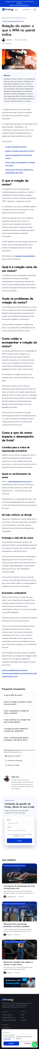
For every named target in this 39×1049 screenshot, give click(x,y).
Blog (3, 18)
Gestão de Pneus (7, 1015)
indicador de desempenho (25, 256)
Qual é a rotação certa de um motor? (20, 151)
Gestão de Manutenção (9, 1020)
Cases (23, 1017)
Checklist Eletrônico (8, 1017)
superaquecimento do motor (19, 481)
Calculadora (6, 1028)
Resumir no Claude (13, 765)
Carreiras (24, 1020)
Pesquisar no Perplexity (15, 760)
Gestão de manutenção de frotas (16, 18)
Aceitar (11, 1043)
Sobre (23, 1015)
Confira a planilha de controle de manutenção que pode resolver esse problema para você (19, 673)
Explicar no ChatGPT (14, 756)
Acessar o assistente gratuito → (19, 5)
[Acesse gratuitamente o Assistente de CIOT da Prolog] (19, 982)
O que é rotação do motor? (16, 147)
